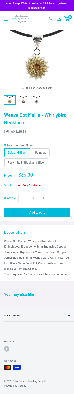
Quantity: (10, 198)
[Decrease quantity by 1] (23, 198)
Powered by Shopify (15, 385)
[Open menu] (6, 19)
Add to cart (37, 212)
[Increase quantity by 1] (43, 198)
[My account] (59, 19)
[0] (66, 18)
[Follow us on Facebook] (6, 349)
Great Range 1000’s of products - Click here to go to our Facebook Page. (37, 5)
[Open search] (51, 19)
